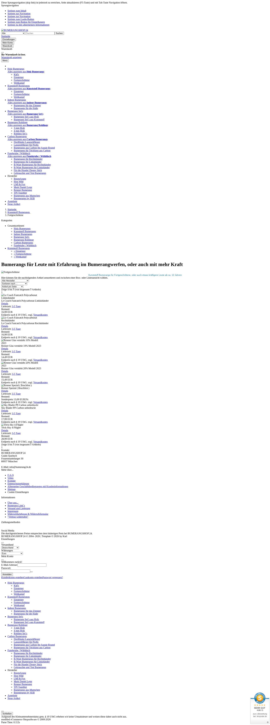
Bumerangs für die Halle (26, 108)
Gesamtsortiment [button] (16, 225)
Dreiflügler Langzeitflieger (27, 142)
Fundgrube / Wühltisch (25, 245)
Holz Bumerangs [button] (16, 68)
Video (10, 478)
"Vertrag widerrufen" (18, 516)
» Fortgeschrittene (22, 254)
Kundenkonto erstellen (12, 577)
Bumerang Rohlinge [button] (18, 122)
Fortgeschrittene (22, 80)
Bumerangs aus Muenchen (27, 195)
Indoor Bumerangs (23, 234)
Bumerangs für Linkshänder (27, 162)
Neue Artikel (14, 204)
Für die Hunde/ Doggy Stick (28, 170)
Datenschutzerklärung (18, 483)
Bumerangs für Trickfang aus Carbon (32, 150)
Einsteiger (19, 77)
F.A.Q (11, 475)
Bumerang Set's (21, 237)
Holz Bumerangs (22, 228)
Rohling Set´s (20, 133)
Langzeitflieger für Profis (26, 145)
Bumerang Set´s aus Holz (26, 116)
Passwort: (6, 568)
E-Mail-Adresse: (9, 565)
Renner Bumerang (23, 190)
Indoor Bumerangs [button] (17, 99)
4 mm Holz (19, 130)
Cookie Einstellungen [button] (18, 492)
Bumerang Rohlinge (24, 239)
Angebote (12, 201)
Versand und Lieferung (19, 508)
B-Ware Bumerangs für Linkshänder (32, 167)
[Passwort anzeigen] (31, 571)
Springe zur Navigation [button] (19, 13)
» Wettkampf (20, 256)
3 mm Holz (19, 128)
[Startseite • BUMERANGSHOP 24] (14, 30)
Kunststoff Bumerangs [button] (19, 85)
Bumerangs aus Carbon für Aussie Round (34, 147)
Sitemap (11, 489)
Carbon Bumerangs (23, 242)
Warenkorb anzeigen (11, 57)
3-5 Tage (16, 306)
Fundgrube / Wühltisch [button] (19, 153)
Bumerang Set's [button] (15, 111)
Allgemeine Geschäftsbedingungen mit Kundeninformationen (38, 486)
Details (4, 303)
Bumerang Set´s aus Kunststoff (29, 119)
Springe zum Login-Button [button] (21, 19)
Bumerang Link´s (16, 505)
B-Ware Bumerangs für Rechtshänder (32, 164)
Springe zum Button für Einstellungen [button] (26, 22)
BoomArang (20, 178)
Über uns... (13, 502)
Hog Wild (18, 181)
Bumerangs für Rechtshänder (28, 159)
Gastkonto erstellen (33, 577)
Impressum (13, 511)
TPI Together (20, 193)
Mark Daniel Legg (23, 187)
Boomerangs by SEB (24, 198)
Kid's (16, 74)
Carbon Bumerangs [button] (17, 136)
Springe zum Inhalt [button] (17, 10)
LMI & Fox (19, 184)
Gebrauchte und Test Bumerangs (30, 173)
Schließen (7, 713)
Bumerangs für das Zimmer (27, 105)
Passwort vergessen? (52, 577)
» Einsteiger (19, 251)
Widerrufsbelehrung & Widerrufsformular (28, 514)
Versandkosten (40, 314)
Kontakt (11, 480)
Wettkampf (19, 83)
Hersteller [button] (12, 176)
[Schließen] (2, 52)
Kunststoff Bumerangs (25, 231)
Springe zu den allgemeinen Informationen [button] (28, 24)
